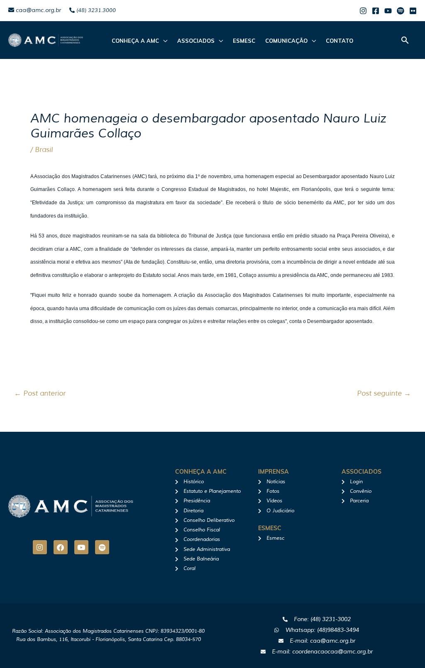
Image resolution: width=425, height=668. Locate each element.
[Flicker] (413, 11)
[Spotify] (400, 11)
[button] (405, 40)
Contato (339, 40)
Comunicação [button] (286, 40)
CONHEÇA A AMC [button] (135, 40)
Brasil (44, 149)
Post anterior (40, 393)
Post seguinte (384, 393)
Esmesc (244, 40)
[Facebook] (375, 11)
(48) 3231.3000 (95, 10)
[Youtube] (388, 11)
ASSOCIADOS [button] (196, 40)
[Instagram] (363, 11)
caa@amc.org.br (37, 10)
